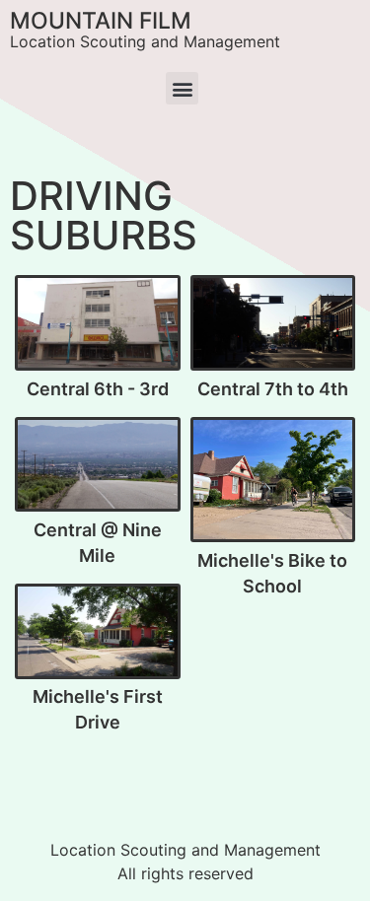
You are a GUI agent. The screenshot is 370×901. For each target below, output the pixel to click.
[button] (182, 88)
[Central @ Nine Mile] (98, 465)
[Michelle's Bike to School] (273, 480)
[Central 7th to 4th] (273, 323)
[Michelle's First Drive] (98, 632)
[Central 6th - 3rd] (98, 323)
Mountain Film (100, 21)
